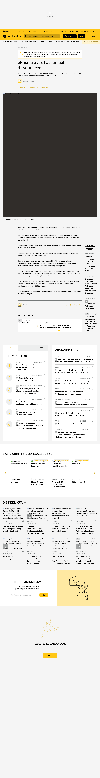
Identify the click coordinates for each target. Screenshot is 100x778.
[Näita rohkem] (94, 31)
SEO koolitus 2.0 (78, 482)
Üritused (43, 42)
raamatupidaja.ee (74, 31)
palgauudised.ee (86, 31)
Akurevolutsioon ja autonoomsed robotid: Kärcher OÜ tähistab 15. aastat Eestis (91, 324)
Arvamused (59, 429)
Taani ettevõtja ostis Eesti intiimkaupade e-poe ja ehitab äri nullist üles (90, 264)
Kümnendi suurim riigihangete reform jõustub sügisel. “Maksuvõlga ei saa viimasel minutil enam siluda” (61, 561)
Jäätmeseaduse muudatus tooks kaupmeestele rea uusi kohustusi (62, 528)
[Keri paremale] (80, 326)
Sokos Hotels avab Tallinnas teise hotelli (74, 424)
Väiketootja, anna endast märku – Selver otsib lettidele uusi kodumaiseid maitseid (27, 391)
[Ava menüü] (12, 31)
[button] (24, 595)
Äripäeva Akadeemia (38, 479)
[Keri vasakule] (37, 326)
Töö (67, 42)
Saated (18, 420)
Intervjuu (79, 521)
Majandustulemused (62, 399)
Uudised (18, 362)
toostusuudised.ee (62, 31)
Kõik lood (13, 42)
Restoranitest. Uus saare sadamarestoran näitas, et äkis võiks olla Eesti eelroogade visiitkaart (70, 434)
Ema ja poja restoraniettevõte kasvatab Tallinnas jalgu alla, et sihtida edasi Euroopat (91, 286)
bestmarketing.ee (22, 31)
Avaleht (6, 42)
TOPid (21, 42)
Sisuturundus (60, 42)
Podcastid (28, 42)
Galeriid (50, 42)
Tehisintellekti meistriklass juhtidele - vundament (59, 484)
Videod (35, 42)
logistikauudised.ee (49, 31)
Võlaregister (75, 42)
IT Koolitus (76, 479)
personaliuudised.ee (35, 31)
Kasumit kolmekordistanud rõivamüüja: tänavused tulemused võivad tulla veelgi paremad (29, 425)
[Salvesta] (44, 362)
